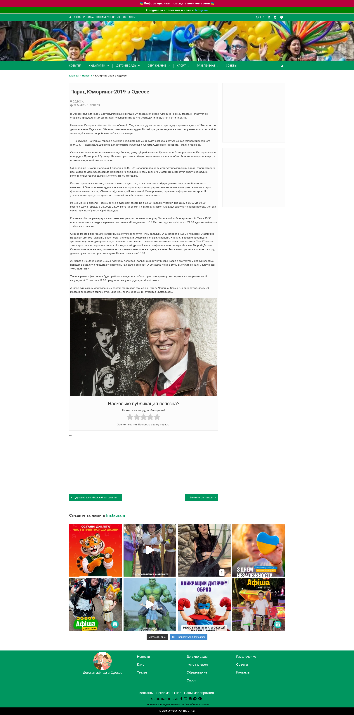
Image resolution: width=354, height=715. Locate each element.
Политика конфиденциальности (164, 704)
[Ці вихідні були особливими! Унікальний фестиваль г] (150, 550)
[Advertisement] (143, 464)
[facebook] (181, 699)
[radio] (129, 417)
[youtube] (269, 17)
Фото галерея (197, 664)
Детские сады (126, 65)
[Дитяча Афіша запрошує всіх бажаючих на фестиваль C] (204, 604)
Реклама (88, 17)
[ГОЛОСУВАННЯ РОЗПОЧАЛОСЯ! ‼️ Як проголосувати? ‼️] (204, 550)
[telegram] (275, 17)
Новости (87, 75)
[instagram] (185, 699)
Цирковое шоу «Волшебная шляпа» (95, 497)
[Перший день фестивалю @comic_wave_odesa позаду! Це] (150, 604)
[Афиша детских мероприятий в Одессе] (102, 669)
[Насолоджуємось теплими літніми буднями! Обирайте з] (95, 604)
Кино (140, 664)
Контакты (129, 17)
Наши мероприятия (108, 17)
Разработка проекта (197, 704)
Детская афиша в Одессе (102, 672)
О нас (77, 17)
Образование (157, 65)
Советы (231, 65)
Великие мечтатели (201, 497)
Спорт (181, 65)
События (75, 65)
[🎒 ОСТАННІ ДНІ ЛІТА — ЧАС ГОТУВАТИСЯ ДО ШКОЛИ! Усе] (95, 550)
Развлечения (206, 65)
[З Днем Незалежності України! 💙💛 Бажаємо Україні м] (258, 550)
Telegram (201, 10)
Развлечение (246, 656)
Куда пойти (97, 65)
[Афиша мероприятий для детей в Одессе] (70, 17)
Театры (142, 672)
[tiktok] (281, 17)
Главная (74, 75)
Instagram (115, 515)
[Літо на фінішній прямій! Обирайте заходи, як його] (258, 604)
